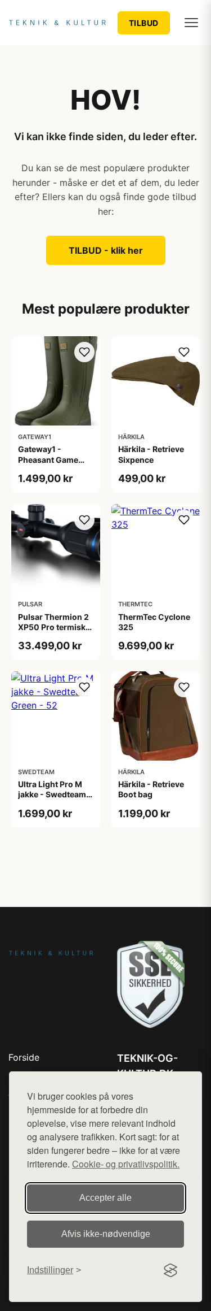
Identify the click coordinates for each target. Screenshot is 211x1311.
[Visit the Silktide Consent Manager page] (170, 1270)
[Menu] (191, 22)
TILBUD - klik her (106, 250)
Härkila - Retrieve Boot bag (151, 789)
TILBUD (144, 23)
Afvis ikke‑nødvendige (105, 1234)
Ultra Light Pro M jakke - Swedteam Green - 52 (52, 794)
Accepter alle (105, 1198)
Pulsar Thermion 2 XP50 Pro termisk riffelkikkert (53, 627)
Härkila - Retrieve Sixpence (151, 454)
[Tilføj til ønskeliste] (84, 352)
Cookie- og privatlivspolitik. (125, 1163)
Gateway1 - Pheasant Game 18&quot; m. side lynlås (50, 464)
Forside (23, 1057)
